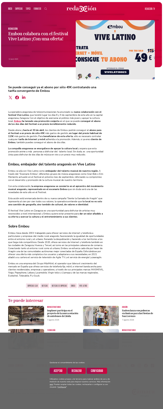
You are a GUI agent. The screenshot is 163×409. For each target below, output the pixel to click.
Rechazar (77, 371)
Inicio (10, 8)
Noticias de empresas (59, 285)
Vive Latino (83, 285)
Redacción (13, 28)
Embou (17, 121)
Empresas (19, 8)
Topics (28, 8)
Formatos (37, 8)
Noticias (45, 285)
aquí (51, 384)
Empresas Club (33, 285)
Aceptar (58, 371)
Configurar (97, 371)
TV (150, 8)
